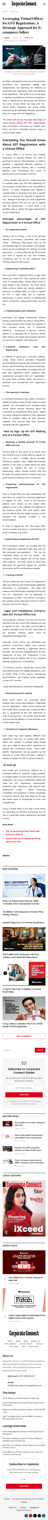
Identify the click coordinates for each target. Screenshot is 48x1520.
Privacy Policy (23, 1104)
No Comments (10, 41)
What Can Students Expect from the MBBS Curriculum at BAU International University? (21, 902)
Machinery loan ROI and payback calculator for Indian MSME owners (28, 1148)
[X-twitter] (35, 1515)
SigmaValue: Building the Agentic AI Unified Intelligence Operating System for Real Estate (22, 1439)
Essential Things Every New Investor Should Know (23, 922)
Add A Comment (24, 1036)
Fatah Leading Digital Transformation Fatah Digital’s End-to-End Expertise (29, 1136)
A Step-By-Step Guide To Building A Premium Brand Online (22, 990)
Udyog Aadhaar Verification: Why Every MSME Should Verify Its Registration (23, 1025)
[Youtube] (30, 1515)
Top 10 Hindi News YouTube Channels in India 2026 (30, 1123)
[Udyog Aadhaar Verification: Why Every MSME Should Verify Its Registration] (24, 1008)
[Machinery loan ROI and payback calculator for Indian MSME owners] (7, 1148)
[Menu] (4, 4)
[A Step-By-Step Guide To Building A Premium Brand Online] (24, 974)
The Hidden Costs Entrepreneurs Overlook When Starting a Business (23, 913)
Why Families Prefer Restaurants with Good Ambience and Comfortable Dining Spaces (21, 956)
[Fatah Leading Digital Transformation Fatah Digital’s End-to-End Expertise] (7, 1136)
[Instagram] (39, 1515)
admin (7, 38)
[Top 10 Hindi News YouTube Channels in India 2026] (7, 1123)
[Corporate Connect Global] (24, 4)
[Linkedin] (43, 1515)
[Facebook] (26, 1515)
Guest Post (28, 38)
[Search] (44, 4)
